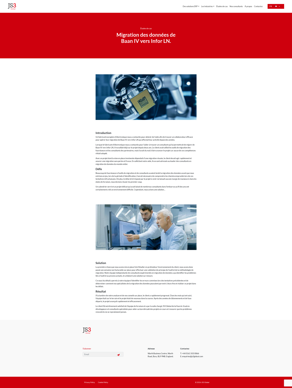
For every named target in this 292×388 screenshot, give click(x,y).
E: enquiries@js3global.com (191, 356)
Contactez (258, 6)
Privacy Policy (89, 382)
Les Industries (207, 6)
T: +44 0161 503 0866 (189, 353)
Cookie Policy (103, 382)
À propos (248, 6)
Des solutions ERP (190, 6)
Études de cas (222, 6)
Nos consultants (236, 6)
